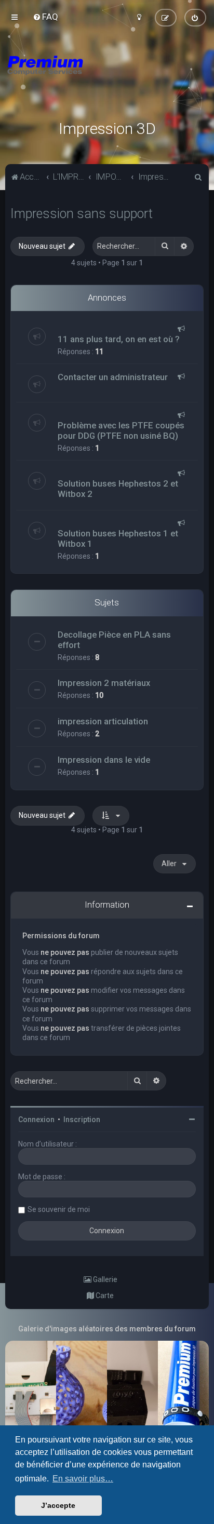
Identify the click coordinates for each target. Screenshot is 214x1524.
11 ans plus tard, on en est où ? (119, 339)
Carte (104, 1295)
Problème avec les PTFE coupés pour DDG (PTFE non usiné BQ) (121, 430)
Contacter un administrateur (113, 377)
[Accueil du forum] (107, 78)
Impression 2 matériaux (104, 683)
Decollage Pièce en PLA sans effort (114, 639)
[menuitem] (45, 16)
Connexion (36, 1119)
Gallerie (104, 1279)
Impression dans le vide (104, 759)
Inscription (81, 1119)
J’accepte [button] (58, 1505)
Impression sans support (81, 213)
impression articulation (103, 721)
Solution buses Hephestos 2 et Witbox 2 (118, 488)
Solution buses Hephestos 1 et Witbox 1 (118, 538)
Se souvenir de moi (59, 1209)
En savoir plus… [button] (82, 1478)
